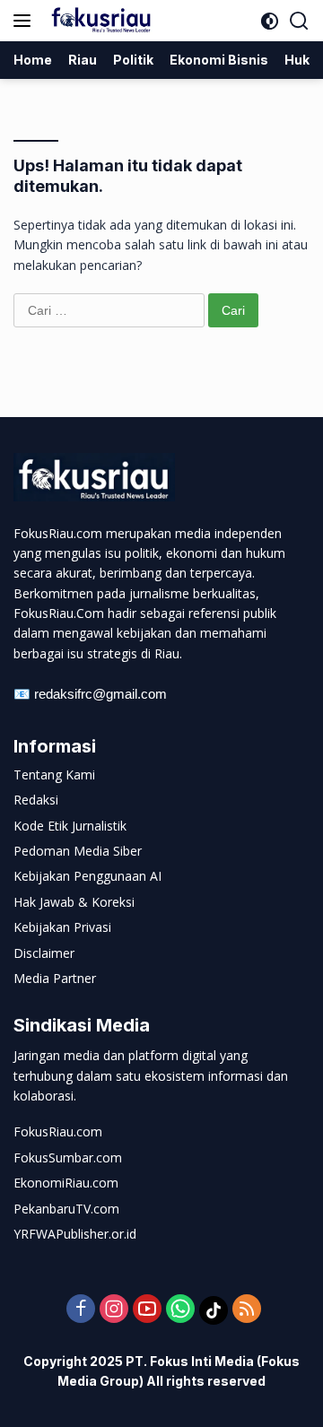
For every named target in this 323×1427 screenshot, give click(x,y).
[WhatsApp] (180, 1310)
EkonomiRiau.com (65, 1182)
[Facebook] (80, 1310)
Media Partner (54, 978)
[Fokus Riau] (98, 20)
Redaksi (35, 799)
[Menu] (25, 20)
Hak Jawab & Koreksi (74, 901)
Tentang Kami (54, 774)
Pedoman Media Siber (77, 850)
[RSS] (246, 1310)
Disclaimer (43, 952)
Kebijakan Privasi (62, 926)
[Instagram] (114, 1310)
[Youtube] (147, 1310)
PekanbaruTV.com (66, 1208)
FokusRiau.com (57, 1131)
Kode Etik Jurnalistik (70, 825)
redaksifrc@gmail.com (100, 693)
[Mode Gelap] (269, 21)
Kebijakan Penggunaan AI (87, 875)
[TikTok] (213, 1310)
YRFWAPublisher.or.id (74, 1233)
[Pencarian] (299, 21)
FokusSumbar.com (67, 1157)
